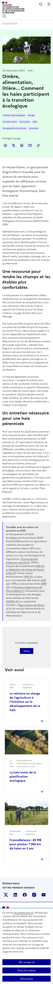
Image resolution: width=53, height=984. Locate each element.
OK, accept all (26, 962)
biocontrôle (25, 121)
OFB (38, 566)
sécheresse (33, 128)
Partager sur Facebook (5, 145)
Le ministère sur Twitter (5, 894)
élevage (31, 115)
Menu (49, 4)
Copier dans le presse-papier (38, 145)
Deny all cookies (26, 970)
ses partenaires (22, 912)
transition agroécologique (14, 115)
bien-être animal (10, 121)
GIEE (35, 121)
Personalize (26, 978)
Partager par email (30, 145)
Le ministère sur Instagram (34, 894)
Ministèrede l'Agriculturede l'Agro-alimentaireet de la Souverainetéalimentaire (13, 9)
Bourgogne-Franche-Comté (14, 128)
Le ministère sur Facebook (24, 894)
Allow (26, 651)
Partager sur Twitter (13, 145)
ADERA (11, 601)
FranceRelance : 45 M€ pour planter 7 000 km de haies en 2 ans (25, 844)
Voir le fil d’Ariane (9, 23)
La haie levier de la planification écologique (23, 776)
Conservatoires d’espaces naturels (22, 560)
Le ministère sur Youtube (43, 894)
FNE (27, 576)
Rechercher (41, 4)
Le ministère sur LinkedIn (15, 894)
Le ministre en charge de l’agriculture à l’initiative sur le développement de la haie (25, 701)
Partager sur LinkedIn (22, 145)
